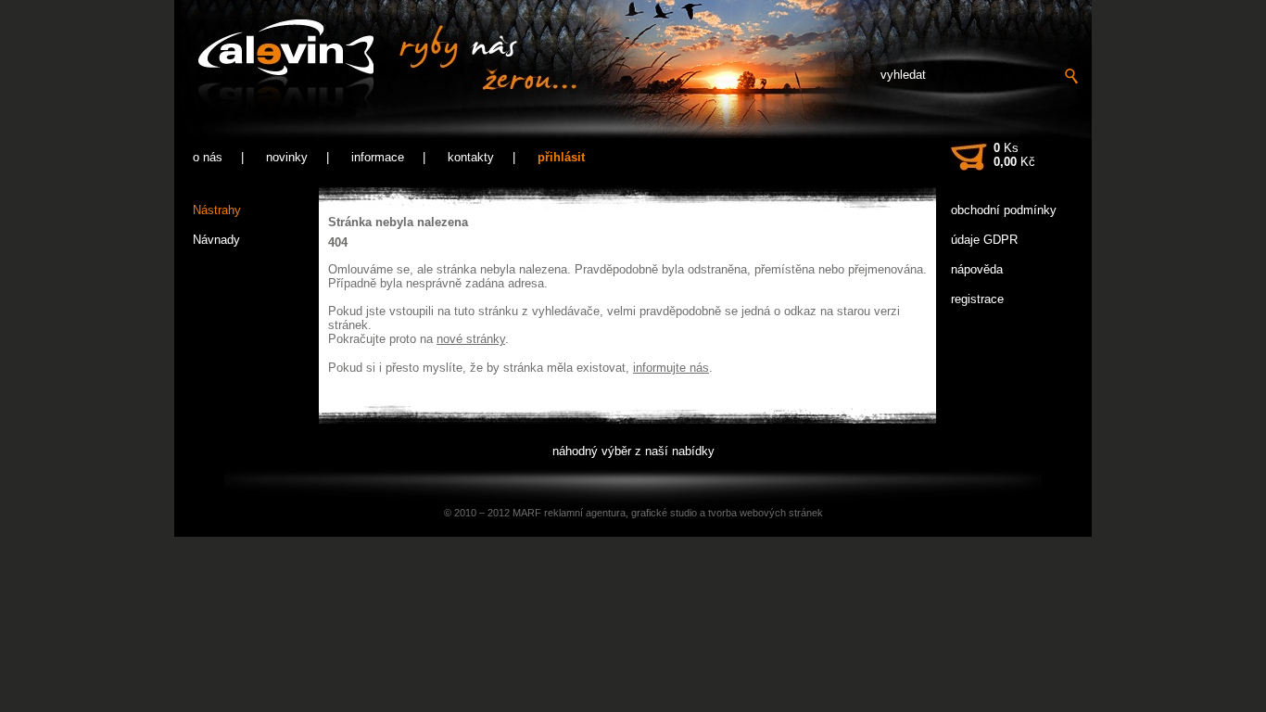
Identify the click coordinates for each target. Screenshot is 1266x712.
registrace (977, 299)
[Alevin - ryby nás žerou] (376, 70)
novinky (287, 157)
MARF (527, 512)
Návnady (216, 240)
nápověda (977, 269)
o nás (207, 157)
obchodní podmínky (1004, 210)
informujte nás (671, 368)
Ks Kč (1014, 155)
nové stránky (471, 339)
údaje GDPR (984, 240)
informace (377, 157)
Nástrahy (217, 210)
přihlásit (561, 157)
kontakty (471, 157)
